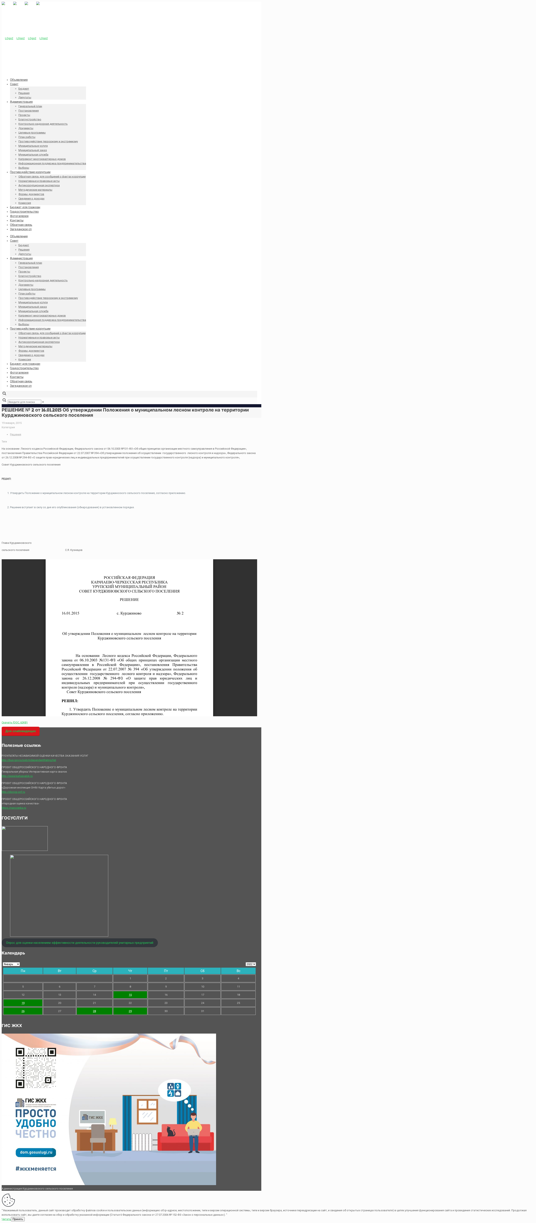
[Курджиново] (25, 38)
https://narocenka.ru (14, 807)
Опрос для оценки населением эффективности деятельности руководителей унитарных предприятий (79, 943)
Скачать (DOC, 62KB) (15, 722)
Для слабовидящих (20, 731)
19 (23, 1002)
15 (130, 994)
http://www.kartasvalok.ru (17, 776)
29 (130, 1011)
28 (94, 1011)
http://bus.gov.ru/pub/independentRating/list (29, 760)
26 (23, 1011)
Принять (18, 1219)
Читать (6, 1219)
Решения (15, 434)
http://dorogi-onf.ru (13, 791)
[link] (43, 402)
